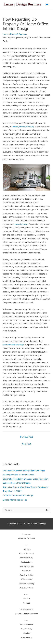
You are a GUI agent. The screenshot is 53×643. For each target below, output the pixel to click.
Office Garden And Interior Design (18, 495)
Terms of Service (26, 624)
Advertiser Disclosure (26, 538)
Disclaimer (26, 633)
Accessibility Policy (26, 584)
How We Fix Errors (27, 566)
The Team (27, 549)
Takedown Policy (26, 575)
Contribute (26, 571)
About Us (26, 599)
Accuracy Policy (26, 558)
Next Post (26, 444)
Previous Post (26, 437)
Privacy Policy (26, 637)
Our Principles (26, 562)
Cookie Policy (26, 629)
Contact (26, 603)
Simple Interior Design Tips (15, 500)
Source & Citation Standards (26, 614)
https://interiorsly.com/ (23, 127)
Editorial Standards (26, 554)
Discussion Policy (26, 588)
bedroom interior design (13, 344)
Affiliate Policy (26, 579)
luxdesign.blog (21, 224)
